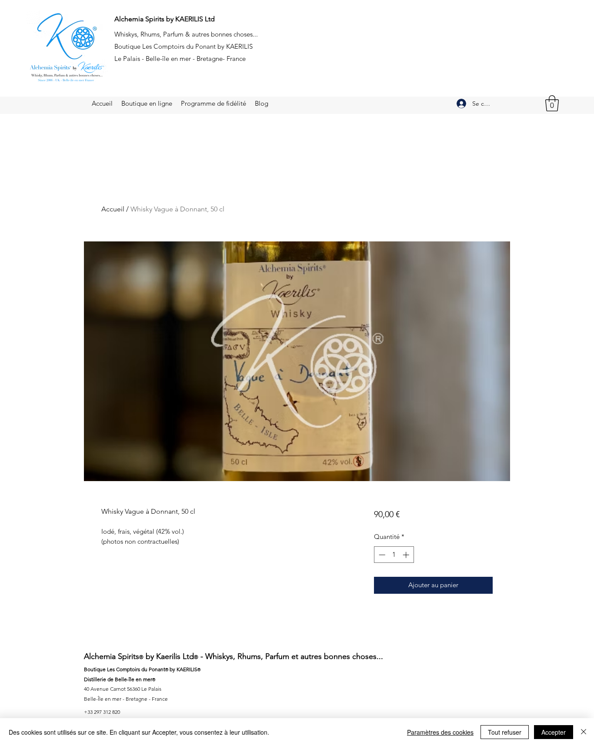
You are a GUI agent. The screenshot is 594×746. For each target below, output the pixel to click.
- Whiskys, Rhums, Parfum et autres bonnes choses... (290, 656)
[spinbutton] (394, 555)
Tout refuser (504, 732)
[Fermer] (583, 732)
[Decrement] (381, 555)
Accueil (112, 209)
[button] (552, 103)
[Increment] (407, 555)
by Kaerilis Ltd (168, 656)
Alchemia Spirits (111, 656)
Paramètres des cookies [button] (440, 732)
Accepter (553, 732)
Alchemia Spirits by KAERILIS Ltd (164, 19)
